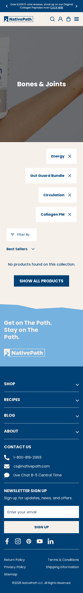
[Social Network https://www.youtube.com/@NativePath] (40, 541)
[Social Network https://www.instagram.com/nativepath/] (18, 541)
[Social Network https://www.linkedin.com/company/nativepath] (51, 541)
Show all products (41, 281)
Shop (9, 384)
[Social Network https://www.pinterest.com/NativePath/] (29, 541)
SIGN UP (41, 527)
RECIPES (12, 399)
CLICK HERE (56, 7)
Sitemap (10, 574)
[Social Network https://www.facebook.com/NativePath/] (7, 541)
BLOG (9, 415)
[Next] (76, 6)
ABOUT (11, 431)
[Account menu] (60, 19)
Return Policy (14, 559)
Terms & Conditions (63, 559)
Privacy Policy (15, 567)
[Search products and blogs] (52, 19)
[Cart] (68, 19)
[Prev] (6, 6)
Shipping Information (62, 567)
